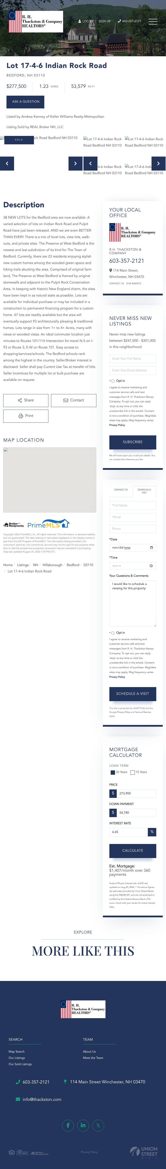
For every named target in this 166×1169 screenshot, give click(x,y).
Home (8, 565)
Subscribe (133, 442)
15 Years (141, 772)
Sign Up (104, 21)
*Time (113, 557)
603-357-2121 (131, 21)
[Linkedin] (83, 1126)
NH (35, 565)
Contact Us (116, 284)
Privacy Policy (117, 425)
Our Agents (133, 284)
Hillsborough (52, 565)
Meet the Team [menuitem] (93, 1058)
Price (113, 785)
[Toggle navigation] (153, 21)
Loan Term (119, 766)
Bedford (73, 565)
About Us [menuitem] (89, 1051)
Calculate (132, 851)
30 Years (121, 772)
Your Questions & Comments (128, 576)
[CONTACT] (25, 102)
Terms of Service (143, 712)
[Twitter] (98, 1126)
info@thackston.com (42, 1100)
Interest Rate (120, 823)
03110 (88, 565)
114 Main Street (107, 1082)
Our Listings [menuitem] (17, 1058)
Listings (23, 565)
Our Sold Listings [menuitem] (20, 1064)
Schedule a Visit (144, 491)
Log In (87, 21)
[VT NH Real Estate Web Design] (143, 1153)
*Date (113, 539)
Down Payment (121, 804)
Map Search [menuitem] (17, 1051)
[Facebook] (68, 1126)
